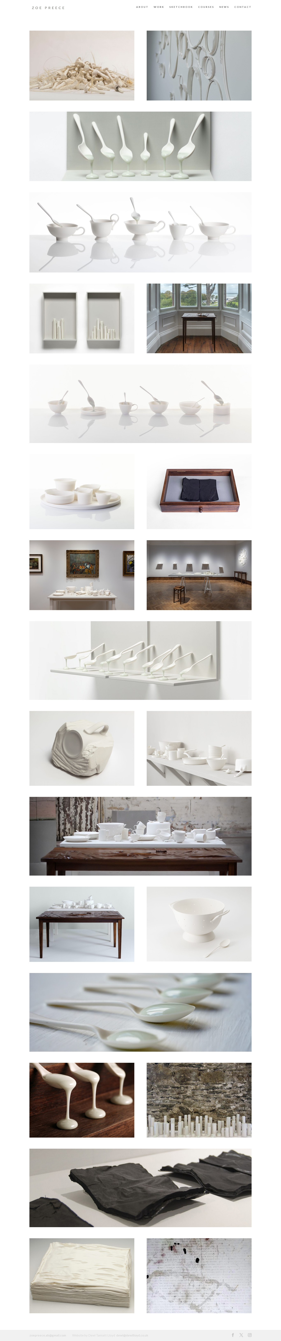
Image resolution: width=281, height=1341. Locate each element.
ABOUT (142, 7)
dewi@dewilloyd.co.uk (132, 1335)
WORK (159, 7)
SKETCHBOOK (181, 7)
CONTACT (243, 7)
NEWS (224, 7)
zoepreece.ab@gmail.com (47, 1335)
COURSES (206, 7)
